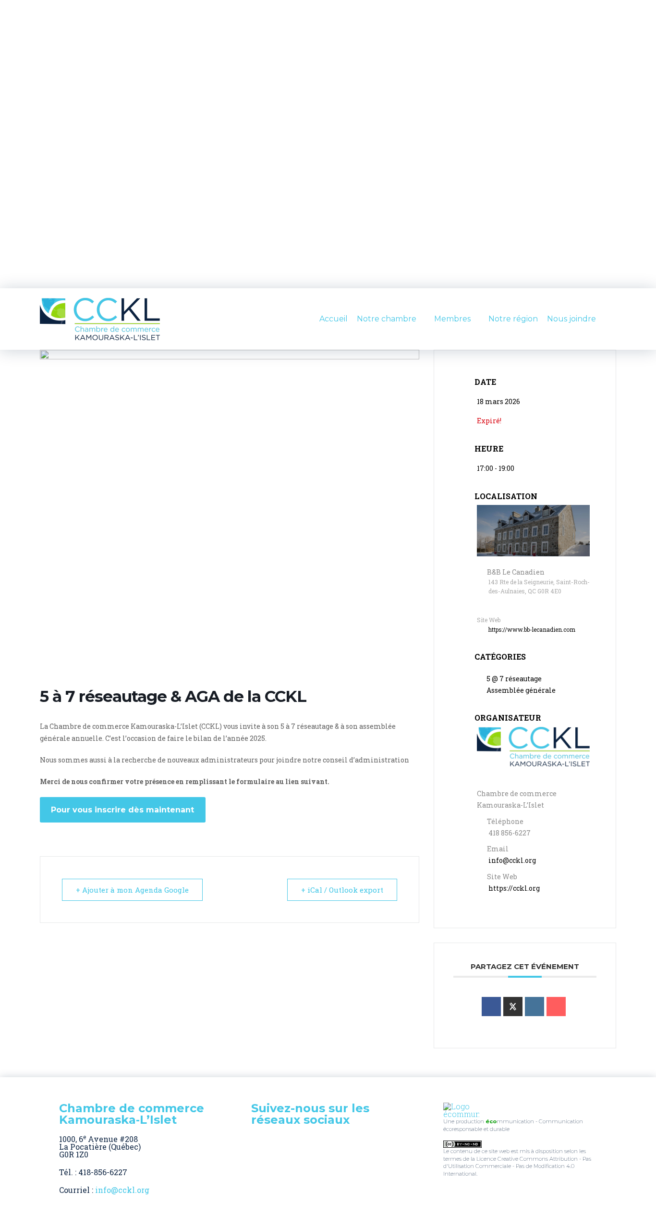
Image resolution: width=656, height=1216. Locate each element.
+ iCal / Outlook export (342, 890)
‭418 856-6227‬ (509, 832)
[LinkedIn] (534, 1006)
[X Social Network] (512, 1006)
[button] (612, 319)
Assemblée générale (521, 690)
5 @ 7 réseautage (514, 678)
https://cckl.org (514, 888)
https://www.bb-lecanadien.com (531, 629)
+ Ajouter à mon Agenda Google (132, 890)
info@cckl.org (512, 860)
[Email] (556, 1006)
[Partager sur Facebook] (491, 1006)
